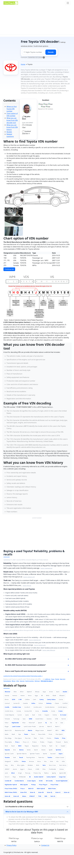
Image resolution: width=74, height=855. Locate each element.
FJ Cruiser (63, 715)
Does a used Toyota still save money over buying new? (26, 671)
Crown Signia (31, 781)
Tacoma (7, 757)
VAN (45, 796)
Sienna (21, 750)
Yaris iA (52, 796)
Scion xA (66, 792)
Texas (52, 679)
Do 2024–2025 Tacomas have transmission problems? (25, 665)
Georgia (22, 681)
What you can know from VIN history (12, 127)
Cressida (45, 711)
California (47, 679)
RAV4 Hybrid (41, 788)
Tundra (50, 757)
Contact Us (45, 845)
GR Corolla (49, 781)
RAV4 (19, 746)
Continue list (9, 269)
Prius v (22, 788)
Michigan (37, 681)
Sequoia (7, 750)
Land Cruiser (16, 726)
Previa (57, 738)
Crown (60, 711)
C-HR (20, 699)
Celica (33, 703)
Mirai (13, 773)
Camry (41, 699)
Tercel (21, 757)
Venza (24, 761)
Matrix (30, 730)
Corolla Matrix (19, 781)
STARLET (32, 796)
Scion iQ (49, 792)
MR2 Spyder (24, 784)
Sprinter (58, 750)
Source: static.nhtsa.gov (48, 650)
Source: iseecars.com (29, 577)
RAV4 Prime (52, 788)
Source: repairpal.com (46, 568)
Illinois (13, 681)
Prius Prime (54, 784)
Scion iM (41, 792)
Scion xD (16, 796)
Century (48, 703)
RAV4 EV (31, 788)
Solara (24, 796)
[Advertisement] (37, 20)
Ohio (17, 681)
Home (23, 64)
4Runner (7, 692)
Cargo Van (62, 777)
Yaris (44, 765)
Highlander (15, 723)
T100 (39, 796)
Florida (57, 679)
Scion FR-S (23, 792)
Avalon (65, 692)
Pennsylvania (7, 681)
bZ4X (13, 699)
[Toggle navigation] (68, 3)
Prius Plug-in (43, 784)
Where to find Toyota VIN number (12, 108)
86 (30, 777)
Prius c (17, 742)
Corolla (7, 707)
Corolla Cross (17, 707)
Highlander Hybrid (11, 784)
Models (9, 132)
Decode (50, 52)
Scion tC (58, 792)
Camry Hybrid (51, 777)
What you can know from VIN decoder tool (12, 120)
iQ (46, 723)
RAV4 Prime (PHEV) (11, 792)
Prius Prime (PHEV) (11, 788)
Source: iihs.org (27, 585)
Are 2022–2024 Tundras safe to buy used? (20, 659)
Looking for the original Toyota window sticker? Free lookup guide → (22, 676)
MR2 (63, 730)
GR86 (30, 719)
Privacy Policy (11, 845)
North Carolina (29, 681)
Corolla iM (8, 781)
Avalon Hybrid (38, 777)
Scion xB (7, 796)
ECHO (41, 781)
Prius (63, 738)
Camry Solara (51, 699)
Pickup (33, 784)
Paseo (26, 734)
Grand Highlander (62, 781)
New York (62, 679)
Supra (60, 754)
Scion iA (32, 792)
